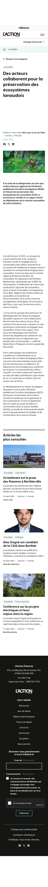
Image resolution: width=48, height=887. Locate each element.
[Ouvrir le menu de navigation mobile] (43, 35)
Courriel (24, 760)
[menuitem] (34, 42)
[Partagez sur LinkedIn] (13, 144)
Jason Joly (8, 139)
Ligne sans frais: (24, 681)
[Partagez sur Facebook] (4, 144)
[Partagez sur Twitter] (8, 144)
